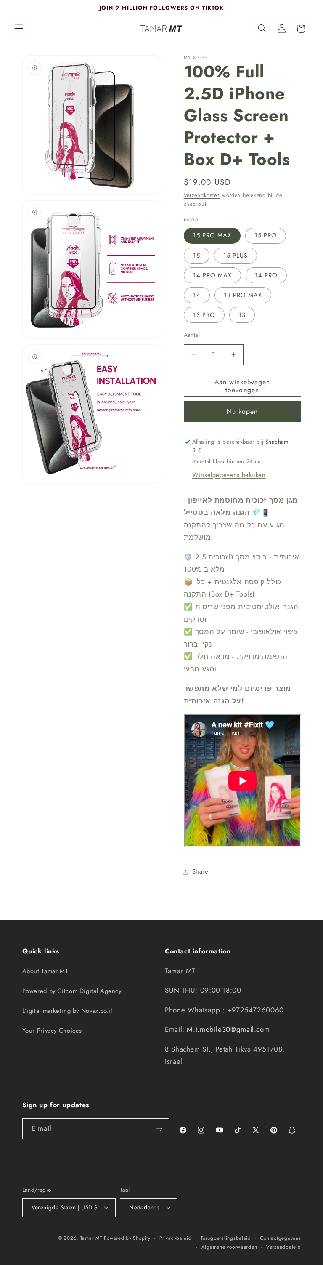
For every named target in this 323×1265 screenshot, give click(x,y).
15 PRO (265, 235)
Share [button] (200, 871)
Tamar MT (91, 1238)
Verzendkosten (202, 195)
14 (197, 295)
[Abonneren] (159, 1128)
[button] (18, 28)
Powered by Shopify (127, 1238)
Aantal (192, 334)
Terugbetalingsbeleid (226, 1238)
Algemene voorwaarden (229, 1247)
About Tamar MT (45, 971)
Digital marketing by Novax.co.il (67, 1010)
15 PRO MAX (212, 235)
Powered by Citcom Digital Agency (72, 991)
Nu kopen (242, 411)
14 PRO (266, 275)
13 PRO (204, 315)
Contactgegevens (280, 1238)
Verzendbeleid (283, 1247)
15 (196, 255)
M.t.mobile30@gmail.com (228, 1029)
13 (242, 315)
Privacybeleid (175, 1238)
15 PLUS (235, 255)
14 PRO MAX (212, 275)
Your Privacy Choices (52, 1030)
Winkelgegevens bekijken (229, 474)
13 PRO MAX (243, 295)
